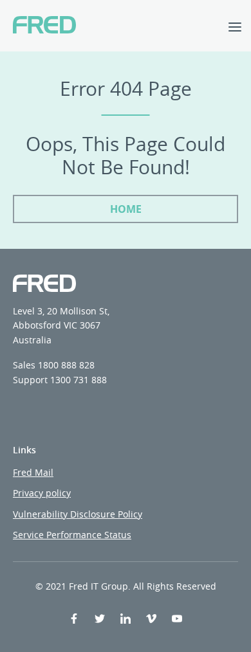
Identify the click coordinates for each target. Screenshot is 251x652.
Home (126, 209)
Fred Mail (33, 472)
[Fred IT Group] (44, 26)
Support (30, 380)
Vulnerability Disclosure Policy (77, 514)
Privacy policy (42, 493)
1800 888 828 (66, 365)
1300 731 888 (78, 380)
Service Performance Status (72, 535)
